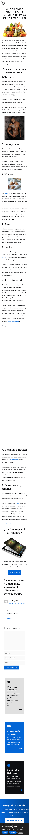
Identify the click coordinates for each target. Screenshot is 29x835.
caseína (4, 257)
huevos (6, 193)
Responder (9, 618)
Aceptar (5, 832)
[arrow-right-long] (20, 709)
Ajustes (21, 832)
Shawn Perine (10, 524)
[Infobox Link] (14, 693)
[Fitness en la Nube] (3, 3)
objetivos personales (13, 321)
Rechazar (13, 832)
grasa (18, 503)
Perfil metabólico (15, 572)
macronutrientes (14, 459)
